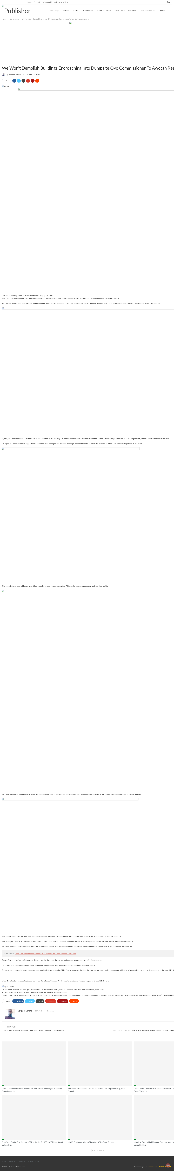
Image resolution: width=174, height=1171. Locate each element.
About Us (37, 2)
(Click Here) (48, 296)
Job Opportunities (147, 10)
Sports (75, 10)
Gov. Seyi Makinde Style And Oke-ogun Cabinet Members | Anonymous (34, 1030)
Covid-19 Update (104, 10)
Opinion (162, 10)
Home (29, 2)
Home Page (54, 10)
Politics (66, 10)
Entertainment (87, 10)
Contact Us (47, 2)
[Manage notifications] (168, 1165)
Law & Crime (120, 10)
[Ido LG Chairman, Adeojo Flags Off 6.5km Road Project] (100, 1117)
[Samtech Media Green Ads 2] (70, 516)
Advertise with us (61, 2)
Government (3, 1085)
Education (132, 10)
